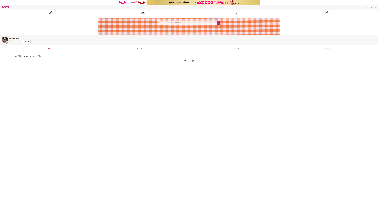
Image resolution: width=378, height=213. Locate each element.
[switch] (19, 56)
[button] (5, 40)
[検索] (218, 23)
